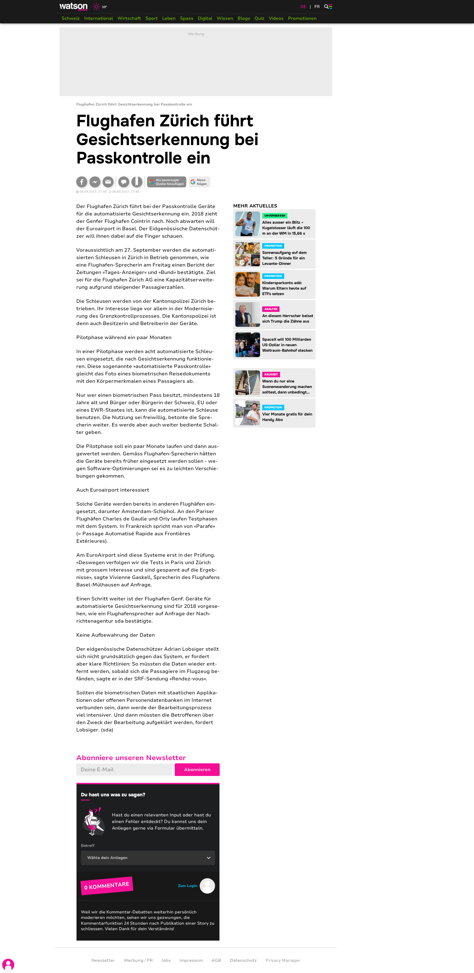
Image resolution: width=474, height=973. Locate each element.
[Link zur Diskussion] (123, 181)
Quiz (259, 18)
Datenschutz (243, 960)
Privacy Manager (283, 960)
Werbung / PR (138, 960)
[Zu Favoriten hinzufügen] (136, 181)
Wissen (225, 18)
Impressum (191, 960)
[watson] (74, 6)
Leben (169, 18)
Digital (205, 18)
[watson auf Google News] (200, 181)
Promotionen (302, 18)
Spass (186, 18)
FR (317, 6)
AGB (216, 960)
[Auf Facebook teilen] (81, 181)
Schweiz (71, 18)
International (98, 18)
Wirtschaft (129, 18)
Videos (276, 18)
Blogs (244, 18)
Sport (151, 18)
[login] (8, 965)
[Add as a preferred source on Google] (167, 181)
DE (303, 6)
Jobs (166, 960)
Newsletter (103, 960)
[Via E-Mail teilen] (108, 181)
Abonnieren (197, 770)
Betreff (88, 845)
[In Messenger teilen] (94, 181)
